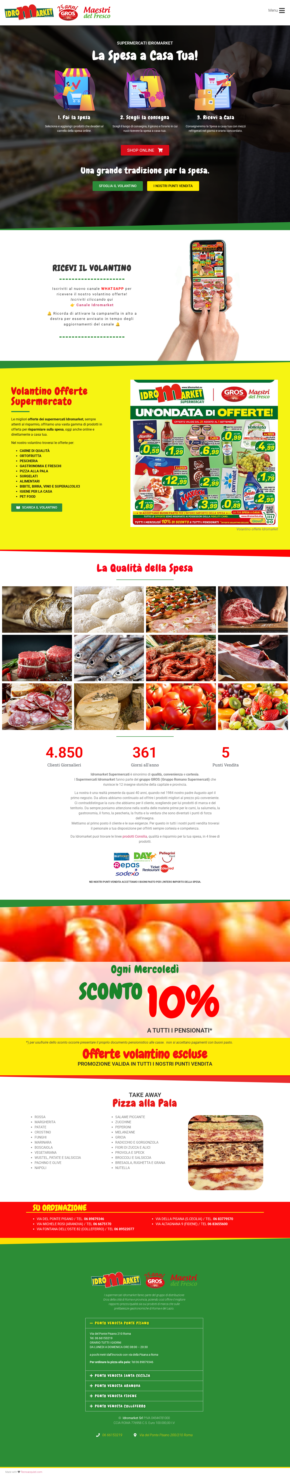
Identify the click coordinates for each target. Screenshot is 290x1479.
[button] (144, 1323)
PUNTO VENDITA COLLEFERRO (120, 1406)
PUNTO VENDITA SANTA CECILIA (122, 1375)
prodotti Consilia (134, 836)
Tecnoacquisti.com (31, 1472)
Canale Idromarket (95, 305)
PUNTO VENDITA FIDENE (116, 1396)
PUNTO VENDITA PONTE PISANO (122, 1323)
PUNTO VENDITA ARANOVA (118, 1385)
